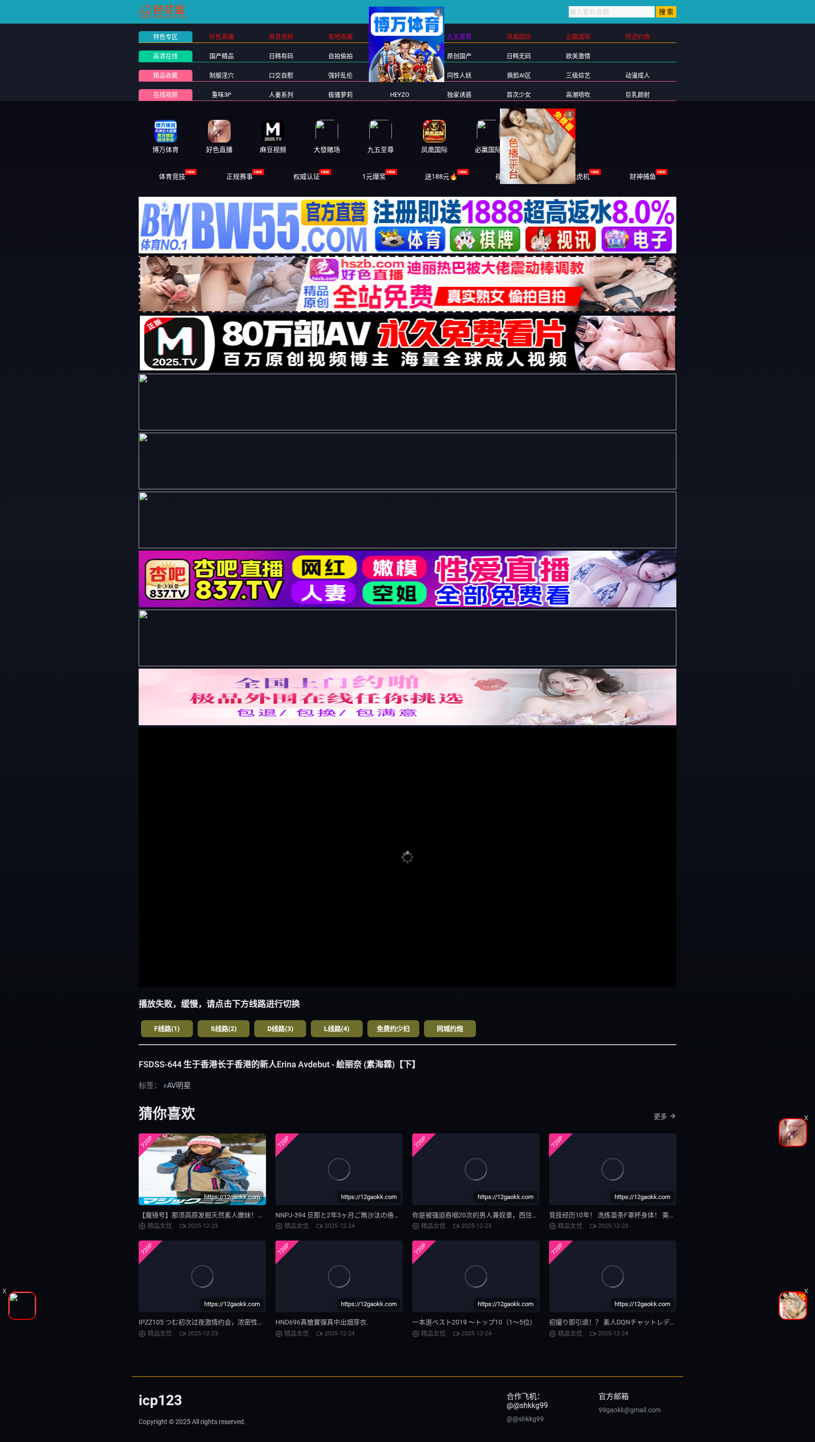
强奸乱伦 (340, 75)
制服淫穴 (221, 75)
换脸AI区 (519, 75)
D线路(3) (280, 1028)
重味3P (221, 94)
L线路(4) (336, 1028)
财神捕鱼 (643, 176)
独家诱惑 (459, 94)
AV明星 (179, 1085)
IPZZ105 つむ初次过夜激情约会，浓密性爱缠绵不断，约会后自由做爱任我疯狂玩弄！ (264, 1322)
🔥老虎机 (576, 176)
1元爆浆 (374, 176)
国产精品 (221, 55)
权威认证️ (306, 176)
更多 (660, 1116)
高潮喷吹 (578, 94)
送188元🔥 (441, 176)
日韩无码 (519, 55)
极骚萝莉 (340, 94)
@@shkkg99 (525, 1419)
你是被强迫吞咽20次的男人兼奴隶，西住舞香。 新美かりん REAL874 (513, 1215)
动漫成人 (637, 75)
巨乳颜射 (637, 94)
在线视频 (165, 94)
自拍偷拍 (340, 55)
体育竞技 (172, 176)
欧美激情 (578, 55)
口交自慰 (281, 75)
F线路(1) (167, 1028)
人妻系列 (281, 94)
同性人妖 (459, 75)
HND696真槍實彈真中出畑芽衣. (321, 1322)
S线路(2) (224, 1028)
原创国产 (459, 55)
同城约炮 (450, 1028)
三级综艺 (578, 75)
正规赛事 (239, 176)
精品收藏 (165, 75)
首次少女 (519, 94)
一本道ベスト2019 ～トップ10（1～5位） (474, 1322)
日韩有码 (281, 55)
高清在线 (165, 55)
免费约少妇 (393, 1028)
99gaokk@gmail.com (630, 1410)
